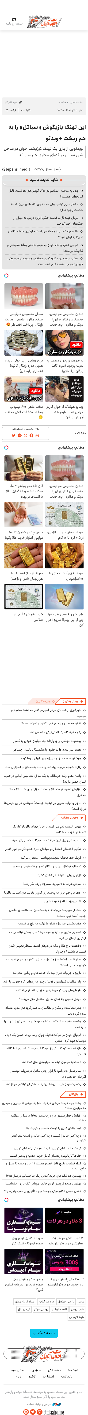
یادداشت (67, 1376)
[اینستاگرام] (39, 1412)
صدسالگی (54, 1370)
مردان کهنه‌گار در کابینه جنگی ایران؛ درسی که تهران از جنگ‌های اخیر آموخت (48, 220)
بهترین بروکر (41, 1309)
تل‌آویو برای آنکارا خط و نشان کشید (59, 875)
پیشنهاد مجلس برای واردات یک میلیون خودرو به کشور (47, 740)
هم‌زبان (36, 1370)
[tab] (73, 701)
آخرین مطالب (69, 817)
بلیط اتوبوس (76, 1317)
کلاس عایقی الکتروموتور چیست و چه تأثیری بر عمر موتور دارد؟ (42, 1191)
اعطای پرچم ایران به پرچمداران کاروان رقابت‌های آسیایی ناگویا (42, 892)
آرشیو (32, 1376)
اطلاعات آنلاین (44, 21)
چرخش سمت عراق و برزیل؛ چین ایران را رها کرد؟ (51, 758)
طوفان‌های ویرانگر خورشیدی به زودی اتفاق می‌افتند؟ (48, 990)
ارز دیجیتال (24, 1309)
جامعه (62, 102)
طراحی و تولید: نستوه (39, 1404)
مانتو (81, 1301)
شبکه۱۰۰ (73, 1370)
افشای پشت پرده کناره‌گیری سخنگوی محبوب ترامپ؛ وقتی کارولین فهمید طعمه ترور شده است (45, 261)
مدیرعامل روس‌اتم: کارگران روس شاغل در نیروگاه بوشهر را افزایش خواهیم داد (48, 1073)
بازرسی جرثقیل (66, 1301)
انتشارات (48, 1376)
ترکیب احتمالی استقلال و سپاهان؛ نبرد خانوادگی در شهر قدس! (42, 849)
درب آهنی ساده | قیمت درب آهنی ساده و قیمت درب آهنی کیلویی (48, 1138)
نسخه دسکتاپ (44, 1333)
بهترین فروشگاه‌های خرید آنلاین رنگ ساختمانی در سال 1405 (43, 1175)
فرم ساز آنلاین (46, 1301)
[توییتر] (33, 1412)
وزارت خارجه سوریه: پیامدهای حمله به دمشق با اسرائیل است (43, 767)
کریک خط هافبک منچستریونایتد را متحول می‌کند (50, 857)
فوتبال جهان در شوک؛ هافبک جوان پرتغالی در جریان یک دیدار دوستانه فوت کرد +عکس (45, 1037)
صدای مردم (17, 1370)
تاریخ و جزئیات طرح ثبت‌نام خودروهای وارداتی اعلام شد (46, 972)
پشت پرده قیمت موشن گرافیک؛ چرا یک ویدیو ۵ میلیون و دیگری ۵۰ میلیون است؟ (44, 1105)
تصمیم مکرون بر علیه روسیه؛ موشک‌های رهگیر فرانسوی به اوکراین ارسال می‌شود (47, 935)
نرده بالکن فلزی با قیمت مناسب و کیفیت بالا (53, 1128)
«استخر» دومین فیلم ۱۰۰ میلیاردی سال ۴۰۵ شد (51, 1062)
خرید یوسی (77, 1309)
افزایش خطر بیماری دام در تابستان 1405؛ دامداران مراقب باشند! (48, 1118)
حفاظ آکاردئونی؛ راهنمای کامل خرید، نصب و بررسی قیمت (45, 1155)
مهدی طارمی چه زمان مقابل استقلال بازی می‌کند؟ (50, 999)
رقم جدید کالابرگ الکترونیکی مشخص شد (55, 732)
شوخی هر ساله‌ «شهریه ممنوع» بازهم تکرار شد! (52, 883)
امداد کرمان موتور (24, 1301)
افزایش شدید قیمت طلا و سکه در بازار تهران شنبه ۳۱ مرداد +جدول (47, 792)
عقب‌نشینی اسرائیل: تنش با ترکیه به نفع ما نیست (49, 923)
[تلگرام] (26, 1412)
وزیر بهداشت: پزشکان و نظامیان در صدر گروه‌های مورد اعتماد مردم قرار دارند (45, 1010)
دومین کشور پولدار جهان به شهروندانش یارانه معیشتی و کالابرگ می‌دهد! (45, 247)
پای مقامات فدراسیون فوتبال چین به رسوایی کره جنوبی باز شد (42, 981)
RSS (18, 1376)
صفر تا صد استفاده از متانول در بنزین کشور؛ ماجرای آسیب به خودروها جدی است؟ (46, 962)
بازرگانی (73, 1094)
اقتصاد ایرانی (59, 1309)
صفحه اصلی (76, 102)
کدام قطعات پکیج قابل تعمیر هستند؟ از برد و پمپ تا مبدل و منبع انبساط (46, 1166)
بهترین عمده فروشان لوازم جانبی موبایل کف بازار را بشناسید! (43, 1183)
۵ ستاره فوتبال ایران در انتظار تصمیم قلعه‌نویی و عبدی (47, 866)
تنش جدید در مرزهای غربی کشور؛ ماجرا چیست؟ (51, 723)
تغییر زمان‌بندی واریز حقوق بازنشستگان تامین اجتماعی (47, 749)
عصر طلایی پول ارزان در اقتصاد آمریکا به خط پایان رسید (46, 840)
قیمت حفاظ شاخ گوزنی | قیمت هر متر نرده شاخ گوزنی (47, 1148)
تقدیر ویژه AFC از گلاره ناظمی (62, 901)
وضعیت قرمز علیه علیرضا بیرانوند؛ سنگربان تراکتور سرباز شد (43, 1084)
